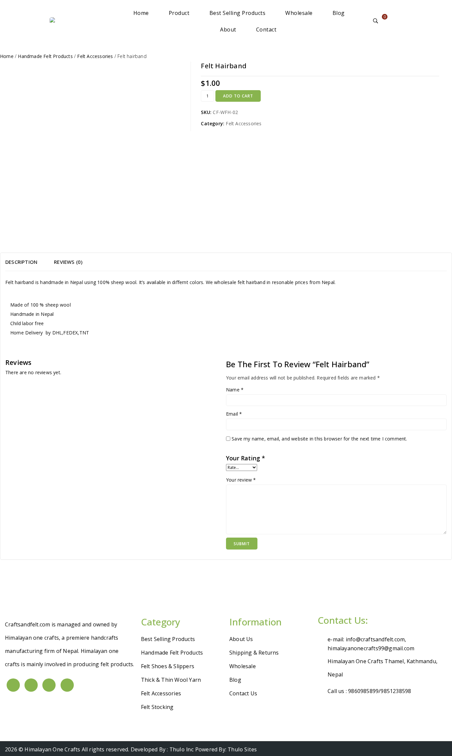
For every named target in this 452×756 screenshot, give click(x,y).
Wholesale (299, 13)
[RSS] (67, 685)
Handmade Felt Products (172, 652)
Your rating (245, 458)
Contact (266, 29)
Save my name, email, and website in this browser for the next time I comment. (319, 439)
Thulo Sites (242, 749)
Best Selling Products (237, 13)
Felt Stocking (157, 707)
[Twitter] (31, 685)
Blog (339, 13)
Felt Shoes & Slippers (167, 666)
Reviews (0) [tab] (68, 262)
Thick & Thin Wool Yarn (171, 679)
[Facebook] (13, 685)
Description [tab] (21, 262)
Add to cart (238, 96)
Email (234, 414)
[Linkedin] (49, 685)
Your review (241, 480)
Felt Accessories (243, 123)
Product (179, 13)
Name (235, 389)
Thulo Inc (181, 749)
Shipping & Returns (254, 652)
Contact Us (243, 693)
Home (141, 13)
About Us (241, 639)
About (228, 29)
